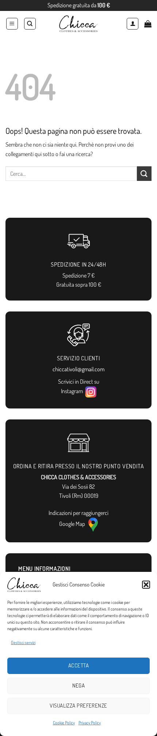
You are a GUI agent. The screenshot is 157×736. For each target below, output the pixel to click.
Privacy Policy (89, 722)
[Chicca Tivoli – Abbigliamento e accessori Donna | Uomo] (78, 23)
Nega (78, 685)
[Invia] (144, 173)
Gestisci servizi (23, 642)
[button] (146, 584)
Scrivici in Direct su (78, 381)
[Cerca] (30, 24)
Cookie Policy (64, 722)
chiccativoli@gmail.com (78, 369)
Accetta (78, 665)
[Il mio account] (132, 24)
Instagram (73, 391)
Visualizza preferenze (78, 705)
